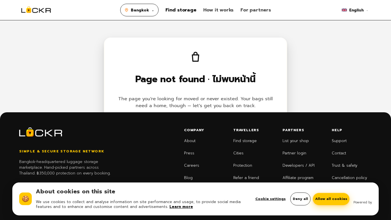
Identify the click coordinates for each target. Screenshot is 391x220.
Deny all (300, 198)
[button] (139, 10)
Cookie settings (270, 199)
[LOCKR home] (36, 10)
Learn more (181, 206)
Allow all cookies (331, 198)
